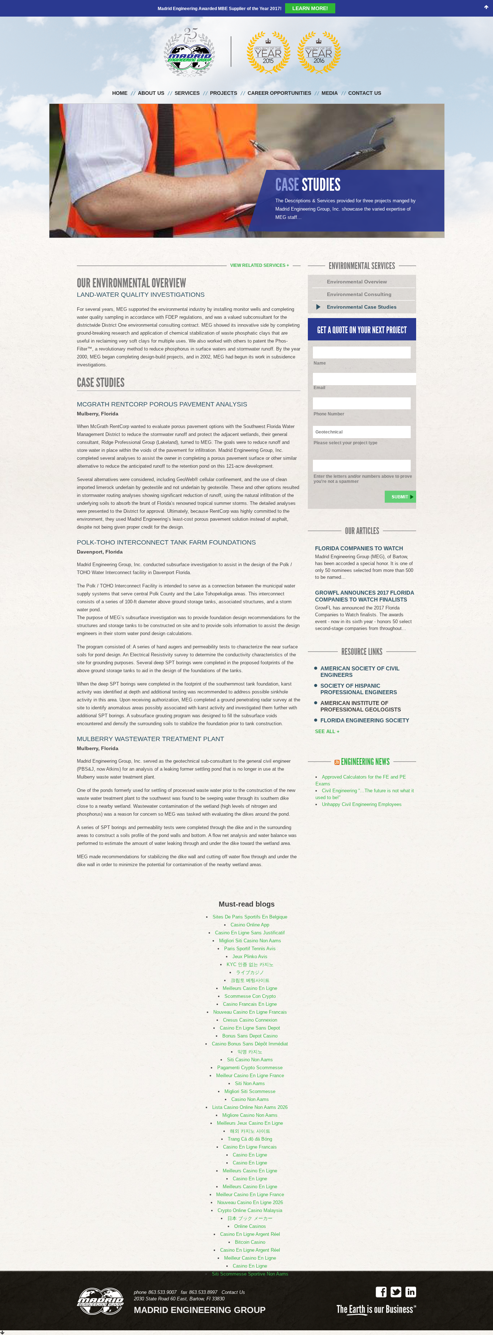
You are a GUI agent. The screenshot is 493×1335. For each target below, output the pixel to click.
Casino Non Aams (250, 1084)
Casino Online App (250, 910)
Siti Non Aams (250, 1068)
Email (319, 372)
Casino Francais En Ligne (250, 989)
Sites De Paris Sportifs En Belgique (250, 902)
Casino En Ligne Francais (250, 1132)
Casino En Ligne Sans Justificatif (250, 918)
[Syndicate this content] (337, 747)
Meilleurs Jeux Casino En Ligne (250, 1108)
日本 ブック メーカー (249, 1203)
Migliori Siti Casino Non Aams (250, 926)
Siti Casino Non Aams (250, 1045)
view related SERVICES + (259, 250)
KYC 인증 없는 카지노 (250, 949)
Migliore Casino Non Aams (250, 1100)
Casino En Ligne (250, 1140)
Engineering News (365, 747)
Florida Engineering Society (364, 705)
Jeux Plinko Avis (249, 941)
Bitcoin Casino (250, 1227)
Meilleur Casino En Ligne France (250, 1060)
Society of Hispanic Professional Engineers (358, 674)
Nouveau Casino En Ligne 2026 (250, 1187)
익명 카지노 (249, 1037)
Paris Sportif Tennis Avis (250, 934)
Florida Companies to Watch (359, 533)
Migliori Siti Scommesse (249, 1076)
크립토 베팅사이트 (250, 965)
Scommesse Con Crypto (250, 981)
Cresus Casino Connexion (250, 1005)
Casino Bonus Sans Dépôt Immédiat (250, 1029)
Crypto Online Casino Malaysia (250, 1195)
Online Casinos (250, 1211)
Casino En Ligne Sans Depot (250, 1013)
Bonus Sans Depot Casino (250, 1021)
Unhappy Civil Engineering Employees (362, 789)
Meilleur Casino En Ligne (250, 1243)
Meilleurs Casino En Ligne (250, 973)
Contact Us (233, 1277)
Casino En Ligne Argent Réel (250, 1219)
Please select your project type (346, 428)
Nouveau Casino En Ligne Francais (250, 997)
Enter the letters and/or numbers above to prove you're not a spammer (363, 464)
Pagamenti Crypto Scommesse (250, 1053)
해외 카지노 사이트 (250, 1116)
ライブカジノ (250, 957)
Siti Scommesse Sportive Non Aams (250, 1259)
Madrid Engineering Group (246, 38)
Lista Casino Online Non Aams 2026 (250, 1092)
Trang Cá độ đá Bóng (250, 1124)
